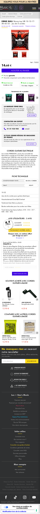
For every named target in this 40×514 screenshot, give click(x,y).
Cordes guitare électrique (8, 16)
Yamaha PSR (29, 484)
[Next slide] (37, 97)
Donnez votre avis (20, 230)
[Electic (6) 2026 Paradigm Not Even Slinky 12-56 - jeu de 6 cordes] (8, 98)
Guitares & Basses (12, 14)
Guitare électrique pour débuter (25, 487)
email (27, 129)
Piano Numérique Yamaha (30, 489)
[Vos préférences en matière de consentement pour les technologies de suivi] (36, 510)
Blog (20, 459)
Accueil (4, 14)
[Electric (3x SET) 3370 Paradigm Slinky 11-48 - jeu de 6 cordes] (20, 98)
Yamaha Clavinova (19, 484)
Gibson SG (10, 484)
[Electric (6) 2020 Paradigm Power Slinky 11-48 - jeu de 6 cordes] (31, 98)
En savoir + (20, 238)
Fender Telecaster (31, 482)
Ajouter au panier (20, 70)
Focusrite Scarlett (10, 487)
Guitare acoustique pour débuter (11, 489)
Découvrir (31, 115)
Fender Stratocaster (19, 482)
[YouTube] (34, 497)
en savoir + (31, 144)
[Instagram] (24, 497)
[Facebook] (6, 497)
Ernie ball (19, 16)
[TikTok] (15, 497)
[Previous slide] (3, 97)
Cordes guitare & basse (25, 14)
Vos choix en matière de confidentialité (22, 507)
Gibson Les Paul (8, 482)
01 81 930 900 (23, 381)
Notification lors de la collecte (14, 511)
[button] (15, 54)
